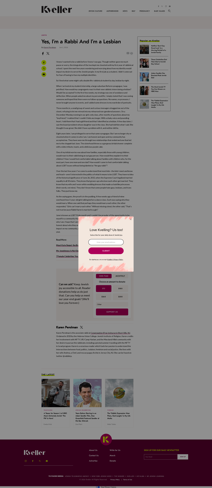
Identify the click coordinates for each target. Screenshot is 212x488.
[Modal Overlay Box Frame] (106, 244)
